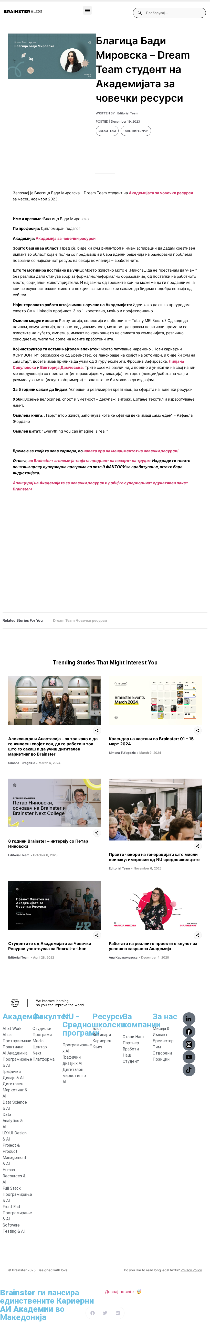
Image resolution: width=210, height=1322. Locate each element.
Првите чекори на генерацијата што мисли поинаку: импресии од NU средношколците (154, 857)
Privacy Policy (191, 1270)
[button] (87, 10)
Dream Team (107, 130)
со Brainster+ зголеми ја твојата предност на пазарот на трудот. (89, 460)
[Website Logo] (23, 11)
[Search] (140, 12)
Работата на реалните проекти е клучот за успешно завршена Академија (153, 946)
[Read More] (54, 700)
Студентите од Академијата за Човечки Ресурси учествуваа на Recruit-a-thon (49, 946)
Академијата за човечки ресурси (161, 192)
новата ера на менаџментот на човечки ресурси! (130, 450)
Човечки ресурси (135, 130)
